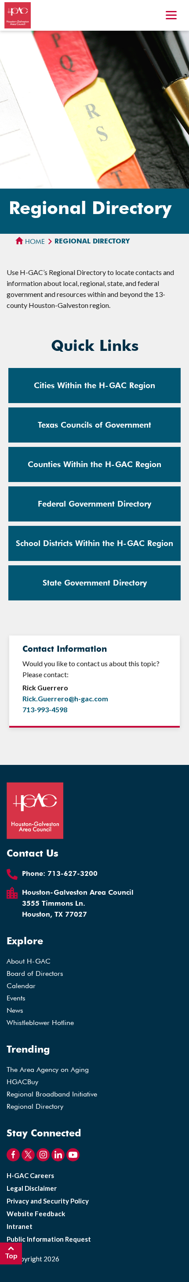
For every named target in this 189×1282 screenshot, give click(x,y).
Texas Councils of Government (94, 424)
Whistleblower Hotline (40, 1022)
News (15, 1010)
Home (34, 242)
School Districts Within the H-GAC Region (94, 543)
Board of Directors (35, 973)
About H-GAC (29, 961)
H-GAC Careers (30, 1175)
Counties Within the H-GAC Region (94, 464)
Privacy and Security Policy (48, 1201)
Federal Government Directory (94, 503)
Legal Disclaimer (32, 1188)
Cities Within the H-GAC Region (94, 385)
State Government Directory (95, 582)
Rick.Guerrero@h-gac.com (65, 698)
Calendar (21, 986)
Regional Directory (35, 1106)
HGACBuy (22, 1082)
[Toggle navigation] (171, 16)
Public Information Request (49, 1239)
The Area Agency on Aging (48, 1069)
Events (16, 998)
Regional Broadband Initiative (52, 1094)
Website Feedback (36, 1214)
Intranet (20, 1226)
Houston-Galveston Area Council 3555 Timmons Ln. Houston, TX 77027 (78, 903)
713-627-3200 (72, 873)
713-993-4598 (44, 709)
